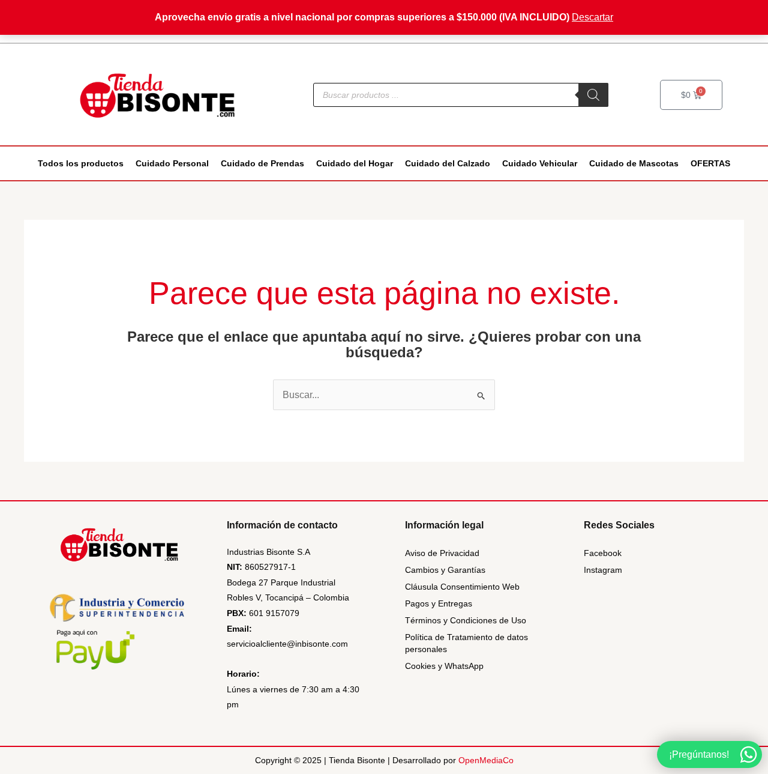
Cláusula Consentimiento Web (462, 586)
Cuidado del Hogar (354, 163)
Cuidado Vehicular (539, 163)
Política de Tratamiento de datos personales (466, 643)
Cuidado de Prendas (262, 163)
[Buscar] (593, 95)
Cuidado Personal (172, 163)
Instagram (603, 570)
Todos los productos (81, 163)
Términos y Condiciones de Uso (465, 620)
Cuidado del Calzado (447, 163)
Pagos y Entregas (438, 603)
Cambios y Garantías (445, 570)
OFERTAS (710, 163)
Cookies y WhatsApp (444, 666)
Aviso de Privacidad (442, 553)
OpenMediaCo (486, 760)
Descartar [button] (592, 17)
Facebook (603, 553)
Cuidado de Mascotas (634, 163)
